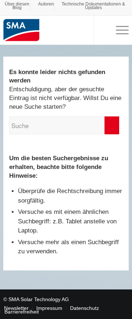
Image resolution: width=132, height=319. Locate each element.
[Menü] (119, 30)
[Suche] (103, 30)
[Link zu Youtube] (112, 298)
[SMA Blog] (53, 30)
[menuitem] (17, 7)
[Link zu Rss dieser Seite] (123, 298)
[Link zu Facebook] (101, 298)
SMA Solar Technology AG (38, 299)
